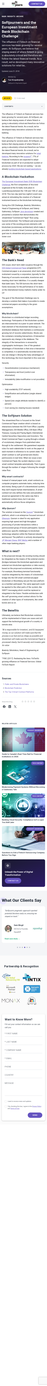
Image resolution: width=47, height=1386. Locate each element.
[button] (23, 248)
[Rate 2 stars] (25, 701)
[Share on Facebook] (4, 707)
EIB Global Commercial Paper (14, 268)
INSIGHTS (11, 16)
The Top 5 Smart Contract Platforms (19, 692)
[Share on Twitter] (15, 707)
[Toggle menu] (3, 3)
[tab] (17, 947)
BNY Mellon (23, 540)
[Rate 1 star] (22, 701)
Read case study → (12, 939)
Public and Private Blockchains (17, 684)
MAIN (4, 16)
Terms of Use (14, 1108)
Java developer (26, 211)
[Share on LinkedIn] (9, 707)
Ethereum (6, 518)
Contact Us (36, 4)
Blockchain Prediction (13, 688)
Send (35, 1115)
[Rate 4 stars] (31, 701)
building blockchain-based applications (25, 169)
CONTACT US (13, 881)
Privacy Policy (36, 1106)
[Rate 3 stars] (28, 701)
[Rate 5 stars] (34, 701)
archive (19, 16)
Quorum (29, 512)
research (27, 156)
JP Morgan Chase (9, 540)
